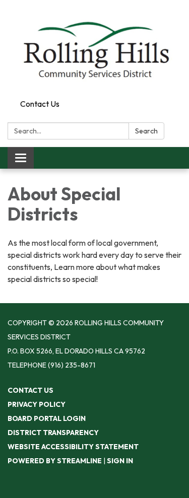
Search (146, 130)
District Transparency (53, 432)
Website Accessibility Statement (73, 446)
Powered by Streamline (55, 460)
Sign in (120, 460)
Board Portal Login (47, 418)
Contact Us (39, 104)
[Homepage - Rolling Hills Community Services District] (94, 47)
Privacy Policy (37, 404)
